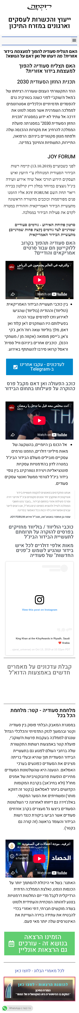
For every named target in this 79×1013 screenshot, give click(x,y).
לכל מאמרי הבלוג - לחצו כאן (39, 971)
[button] (74, 40)
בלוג (71, 1009)
